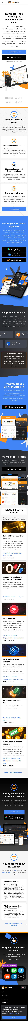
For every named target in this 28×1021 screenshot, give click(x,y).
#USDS (10, 555)
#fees (4, 720)
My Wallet (4, 992)
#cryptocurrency (16, 553)
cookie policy (14, 1013)
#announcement (18, 638)
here (18, 917)
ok (15, 1017)
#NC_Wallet (6, 553)
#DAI (4, 555)
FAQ (15, 870)
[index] (14, 2)
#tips (19, 717)
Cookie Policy (5, 1002)
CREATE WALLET (15, 52)
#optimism (22, 597)
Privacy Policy (5, 999)
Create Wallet (5, 995)
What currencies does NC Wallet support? (13, 907)
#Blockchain (6, 761)
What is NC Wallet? (11, 882)
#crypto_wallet (7, 638)
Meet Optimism (9, 618)
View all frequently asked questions (13, 924)
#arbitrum (14, 597)
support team (6, 872)
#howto (13, 717)
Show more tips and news (13, 772)
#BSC (5, 763)
